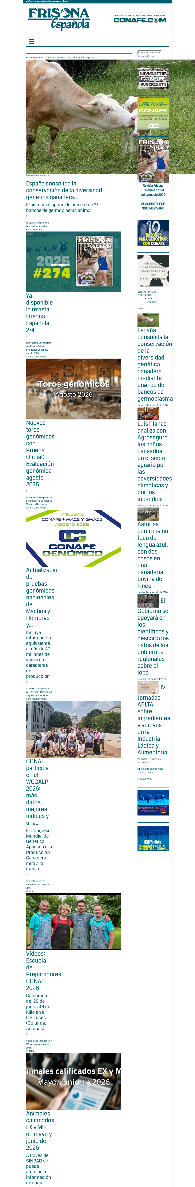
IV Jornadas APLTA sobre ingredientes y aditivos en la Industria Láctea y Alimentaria (153, 720)
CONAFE (30, 1051)
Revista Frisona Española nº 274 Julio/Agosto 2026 (153, 190)
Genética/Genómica (36, 356)
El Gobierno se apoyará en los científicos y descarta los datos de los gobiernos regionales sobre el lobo (153, 637)
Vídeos (29, 891)
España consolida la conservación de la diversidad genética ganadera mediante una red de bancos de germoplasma (155, 364)
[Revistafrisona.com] (59, 19)
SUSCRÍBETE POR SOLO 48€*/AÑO (153, 206)
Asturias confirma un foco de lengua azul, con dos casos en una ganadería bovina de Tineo (152, 555)
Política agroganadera (37, 175)
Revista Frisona (34, 229)
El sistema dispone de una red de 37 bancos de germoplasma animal (62, 208)
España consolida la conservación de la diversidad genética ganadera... (64, 190)
